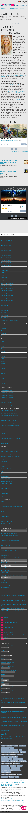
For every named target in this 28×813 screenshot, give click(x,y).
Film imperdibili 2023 (6, 252)
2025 (9, 240)
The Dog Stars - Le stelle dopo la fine (9, 415)
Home (2, 781)
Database (13, 781)
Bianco (2, 491)
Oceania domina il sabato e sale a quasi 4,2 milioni (13, 708)
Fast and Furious (15, 768)
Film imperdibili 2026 (6, 245)
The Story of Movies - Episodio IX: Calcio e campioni (13, 595)
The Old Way (4, 654)
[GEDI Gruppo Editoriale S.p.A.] (19, 2)
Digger (2, 496)
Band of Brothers (12, 91)
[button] (23, 808)
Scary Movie (9, 745)
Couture (3, 428)
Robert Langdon (5, 765)
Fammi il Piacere (5, 587)
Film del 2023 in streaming (7, 397)
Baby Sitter (20, 754)
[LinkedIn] (15, 23)
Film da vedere (4, 267)
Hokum (6, 639)
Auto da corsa (23, 761)
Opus (20, 750)
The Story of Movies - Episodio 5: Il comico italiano (12, 608)
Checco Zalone (5, 754)
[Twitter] (12, 23)
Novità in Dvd (4, 277)
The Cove (17, 99)
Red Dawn (19, 93)
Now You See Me (5, 747)
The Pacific (21, 91)
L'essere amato (4, 493)
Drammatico (4, 140)
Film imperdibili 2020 (6, 260)
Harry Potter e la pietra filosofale (8, 420)
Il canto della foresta (5, 488)
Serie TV (8, 782)
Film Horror (3, 330)
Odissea (6, 620)
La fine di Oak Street (8, 627)
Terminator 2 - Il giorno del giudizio (9, 423)
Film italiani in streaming (6, 402)
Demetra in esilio (5, 516)
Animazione (4, 333)
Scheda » (23, 144)
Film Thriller (4, 328)
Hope (2, 471)
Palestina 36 (4, 466)
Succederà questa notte (6, 483)
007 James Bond (14, 761)
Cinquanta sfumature (17, 759)
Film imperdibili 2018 (6, 265)
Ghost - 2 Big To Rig (5, 545)
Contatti (8, 799)
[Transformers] (13, 197)
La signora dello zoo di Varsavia (8, 645)
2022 (15, 140)
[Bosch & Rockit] (13, 131)
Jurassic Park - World (7, 759)
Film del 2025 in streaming (7, 392)
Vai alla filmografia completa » (20, 151)
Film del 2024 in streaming (7, 395)
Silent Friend (4, 582)
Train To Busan (4, 567)
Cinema (7, 781)
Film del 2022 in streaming (7, 400)
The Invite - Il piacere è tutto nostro (9, 449)
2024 (12, 240)
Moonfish (3, 509)
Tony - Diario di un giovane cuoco (9, 410)
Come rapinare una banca (7, 590)
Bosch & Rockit (6, 138)
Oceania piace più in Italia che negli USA (10, 715)
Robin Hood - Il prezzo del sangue (12, 629)
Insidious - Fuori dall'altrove (7, 436)
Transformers (7, 205)
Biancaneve (23, 752)
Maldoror (3, 441)
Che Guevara (5, 776)
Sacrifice (6, 637)
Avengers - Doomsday (6, 459)
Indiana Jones (8, 763)
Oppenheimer (13, 754)
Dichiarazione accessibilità (8, 802)
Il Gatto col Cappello (5, 478)
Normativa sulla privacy (17, 799)
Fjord (2, 473)
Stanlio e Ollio (4, 658)
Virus (3, 763)
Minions (3, 745)
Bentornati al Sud (5, 476)
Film (18, 781)
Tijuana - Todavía (5, 514)
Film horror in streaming (6, 405)
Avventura (12, 207)
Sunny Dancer (4, 572)
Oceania (3, 433)
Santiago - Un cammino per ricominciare (10, 456)
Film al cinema (4, 270)
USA (22, 207)
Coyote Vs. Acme (5, 570)
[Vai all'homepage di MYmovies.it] (7, 6)
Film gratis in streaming (6, 390)
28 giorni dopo (22, 745)
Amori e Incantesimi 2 (6, 468)
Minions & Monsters (8, 632)
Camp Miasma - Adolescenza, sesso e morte (11, 438)
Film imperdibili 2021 (6, 257)
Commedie (3, 325)
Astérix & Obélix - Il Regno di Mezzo (9, 670)
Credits (3, 799)
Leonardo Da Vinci (13, 756)
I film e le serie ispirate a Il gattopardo (10, 752)
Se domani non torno (6, 486)
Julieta (2, 678)
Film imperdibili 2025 (6, 248)
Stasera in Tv (17, 782)
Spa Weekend (4, 504)
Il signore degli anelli (6, 772)
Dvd (12, 782)
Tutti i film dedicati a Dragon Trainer (10, 750)
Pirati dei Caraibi (5, 761)
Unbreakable (16, 763)
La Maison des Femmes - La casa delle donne (11, 506)
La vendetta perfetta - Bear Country (9, 413)
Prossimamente (9, 784)
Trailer (16, 784)
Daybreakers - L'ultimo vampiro (10, 85)
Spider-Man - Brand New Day (10, 622)
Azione (17, 207)
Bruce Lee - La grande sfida (7, 662)
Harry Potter (13, 765)
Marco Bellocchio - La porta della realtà (10, 557)
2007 (25, 207)
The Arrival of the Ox (5, 523)
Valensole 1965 (4, 443)
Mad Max (19, 774)
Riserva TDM (19, 800)
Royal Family (4, 756)
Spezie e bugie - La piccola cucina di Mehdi (11, 454)
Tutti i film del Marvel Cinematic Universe (11, 770)
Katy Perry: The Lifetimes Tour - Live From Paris (12, 575)
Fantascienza (5, 207)
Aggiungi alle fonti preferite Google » (17, 9)
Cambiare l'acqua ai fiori (6, 481)
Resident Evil (4, 461)
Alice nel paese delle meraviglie (9, 774)
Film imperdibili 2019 (6, 262)
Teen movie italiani (6, 768)
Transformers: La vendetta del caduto (13, 76)
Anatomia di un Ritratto (6, 521)
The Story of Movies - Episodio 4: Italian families (12, 610)
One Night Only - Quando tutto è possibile (10, 425)
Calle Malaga (4, 463)
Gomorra (16, 745)
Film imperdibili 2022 (6, 255)
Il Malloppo (3, 580)
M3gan (12, 747)
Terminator (11, 776)
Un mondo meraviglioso (6, 585)
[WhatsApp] (18, 23)
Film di (2, 272)
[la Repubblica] (25, 2)
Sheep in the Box (5, 555)
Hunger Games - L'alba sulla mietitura (10, 451)
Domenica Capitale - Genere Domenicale (10, 518)
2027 (2, 240)
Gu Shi (2, 511)
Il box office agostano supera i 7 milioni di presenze (13, 702)
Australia (10, 140)
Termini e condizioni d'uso (8, 800)
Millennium (20, 765)
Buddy (2, 501)
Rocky (17, 776)
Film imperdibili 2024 (6, 250)
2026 (5, 240)
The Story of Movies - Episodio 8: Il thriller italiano (12, 598)
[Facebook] (10, 23)
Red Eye (3, 674)
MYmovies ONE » (3, 9)
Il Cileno (3, 418)
